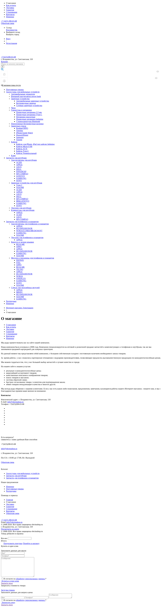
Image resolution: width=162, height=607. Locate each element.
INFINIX (20, 260)
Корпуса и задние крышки (22, 242)
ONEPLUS (21, 278)
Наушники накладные (25, 117)
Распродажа (11, 301)
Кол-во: (4, 538)
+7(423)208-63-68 (8, 57)
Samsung (20, 137)
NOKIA (19, 276)
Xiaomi (19, 140)
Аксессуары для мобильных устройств (22, 92)
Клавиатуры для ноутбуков (22, 210)
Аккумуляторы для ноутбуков (24, 160)
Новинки (10, 17)
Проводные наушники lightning (29, 119)
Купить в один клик (10, 581)
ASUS (19, 167)
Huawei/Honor (22, 135)
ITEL (18, 262)
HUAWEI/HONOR (24, 228)
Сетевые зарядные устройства (29, 105)
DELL (19, 169)
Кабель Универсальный (26, 153)
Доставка (10, 8)
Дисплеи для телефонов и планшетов (27, 237)
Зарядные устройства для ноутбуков (26, 183)
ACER (19, 162)
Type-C (19, 185)
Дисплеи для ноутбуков (21, 208)
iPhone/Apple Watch (24, 133)
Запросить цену (8, 602)
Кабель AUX (21, 149)
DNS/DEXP (21, 171)
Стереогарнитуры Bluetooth (28, 121)
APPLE (19, 165)
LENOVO (20, 176)
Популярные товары (15, 90)
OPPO (19, 247)
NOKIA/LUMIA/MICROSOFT (29, 231)
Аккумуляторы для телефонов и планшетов (30, 224)
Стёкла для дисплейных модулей (25, 287)
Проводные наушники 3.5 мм (29, 112)
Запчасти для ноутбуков (16, 158)
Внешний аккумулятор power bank (26, 96)
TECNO (19, 269)
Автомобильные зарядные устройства (32, 101)
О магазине (11, 325)
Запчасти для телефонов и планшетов (22, 221)
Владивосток (11, 30)
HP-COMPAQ (22, 174)
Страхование (11, 12)
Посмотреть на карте (10, 529)
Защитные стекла (18, 126)
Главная (9, 500)
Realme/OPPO (22, 128)
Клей (13, 155)
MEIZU (19, 292)
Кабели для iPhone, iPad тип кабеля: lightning (35, 144)
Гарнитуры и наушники (21, 110)
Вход (8, 39)
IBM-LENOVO (22, 201)
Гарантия (10, 10)
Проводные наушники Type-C (29, 115)
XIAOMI (20, 187)
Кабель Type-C (22, 151)
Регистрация (11, 43)
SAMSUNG (21, 178)
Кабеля (14, 142)
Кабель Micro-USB (24, 146)
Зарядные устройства (20, 99)
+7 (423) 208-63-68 (9, 21)
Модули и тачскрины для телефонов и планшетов (32, 258)
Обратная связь (7, 23)
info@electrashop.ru (15, 402)
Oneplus (19, 130)
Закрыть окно (7, 583)
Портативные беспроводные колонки (27, 124)
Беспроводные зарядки (26, 103)
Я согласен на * (25, 579)
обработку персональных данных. (30, 579)
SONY (19, 181)
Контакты (10, 14)
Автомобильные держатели (23, 94)
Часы (13, 108)
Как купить (11, 5)
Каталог (4, 61)
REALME (20, 244)
